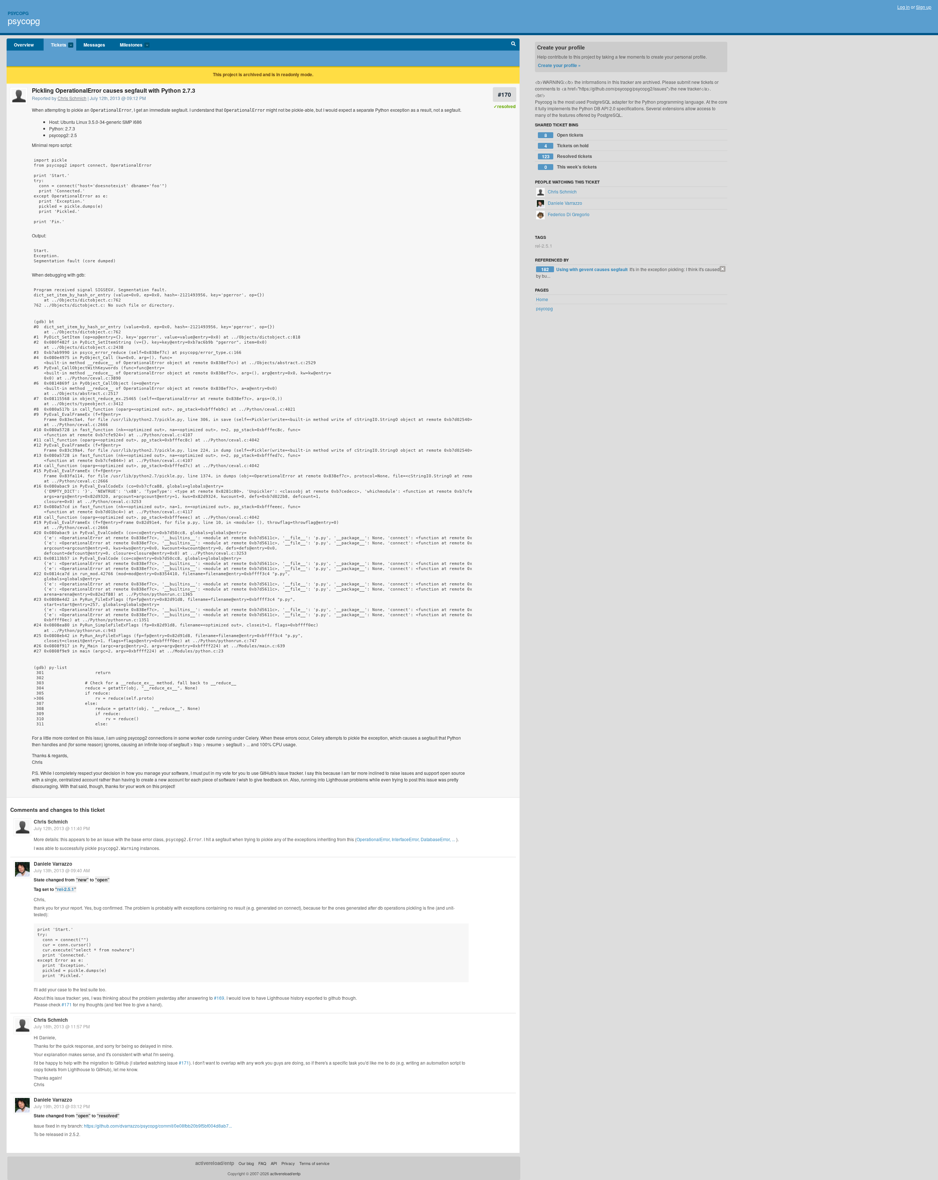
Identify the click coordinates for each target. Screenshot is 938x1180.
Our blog (246, 1163)
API (274, 1163)
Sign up (923, 7)
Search (513, 44)
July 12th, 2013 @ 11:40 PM (62, 828)
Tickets (55, 45)
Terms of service (314, 1163)
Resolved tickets (567, 156)
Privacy (288, 1163)
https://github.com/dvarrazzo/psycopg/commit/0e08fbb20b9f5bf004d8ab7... (158, 1125)
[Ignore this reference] (722, 269)
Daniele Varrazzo (53, 863)
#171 (67, 1004)
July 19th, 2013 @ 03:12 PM (62, 1106)
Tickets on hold (566, 145)
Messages (94, 44)
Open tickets (564, 135)
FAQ (262, 1163)
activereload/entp (214, 1162)
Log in (903, 7)
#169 (219, 998)
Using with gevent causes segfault (592, 269)
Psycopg (18, 13)
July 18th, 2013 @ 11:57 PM (62, 1026)
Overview (24, 44)
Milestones (127, 45)
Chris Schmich (72, 98)
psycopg (24, 20)
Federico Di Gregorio (568, 214)
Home (542, 299)
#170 (504, 94)
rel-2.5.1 (65, 889)
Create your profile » (559, 65)
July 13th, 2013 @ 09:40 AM (62, 870)
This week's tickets (570, 166)
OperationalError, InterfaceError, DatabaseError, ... (406, 839)
